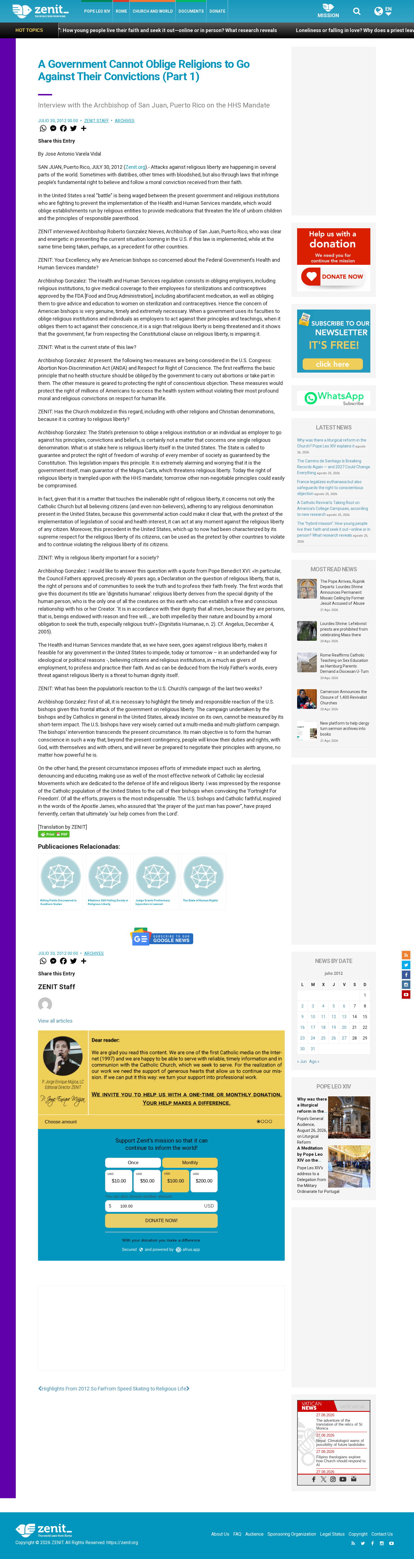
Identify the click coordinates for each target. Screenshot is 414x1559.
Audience (254, 1534)
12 (333, 1016)
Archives (125, 120)
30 (302, 1049)
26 (333, 1038)
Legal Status (332, 1534)
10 (313, 1016)
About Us (220, 1534)
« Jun (302, 1061)
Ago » (314, 1061)
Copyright (358, 1534)
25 (323, 1038)
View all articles (55, 1021)
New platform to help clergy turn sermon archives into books (344, 728)
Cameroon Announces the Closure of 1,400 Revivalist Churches (343, 697)
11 (323, 1016)
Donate (217, 11)
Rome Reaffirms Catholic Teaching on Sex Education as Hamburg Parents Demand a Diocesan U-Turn (344, 663)
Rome (121, 11)
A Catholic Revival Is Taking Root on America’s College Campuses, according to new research (332, 508)
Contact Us (382, 1534)
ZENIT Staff (96, 120)
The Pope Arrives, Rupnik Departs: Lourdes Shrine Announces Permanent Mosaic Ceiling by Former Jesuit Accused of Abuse (342, 592)
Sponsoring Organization (292, 1534)
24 (313, 1038)
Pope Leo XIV (97, 11)
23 (302, 1038)
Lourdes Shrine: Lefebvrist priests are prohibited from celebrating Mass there (344, 629)
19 (333, 1027)
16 (302, 1027)
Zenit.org (135, 167)
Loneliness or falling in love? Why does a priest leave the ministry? (287, 30)
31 (313, 1049)
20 (344, 1027)
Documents (191, 11)
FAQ (237, 1534)
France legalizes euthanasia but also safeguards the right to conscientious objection (330, 488)
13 (344, 1016)
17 (313, 1027)
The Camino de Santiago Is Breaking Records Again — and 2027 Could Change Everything (333, 467)
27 (344, 1038)
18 (323, 1027)
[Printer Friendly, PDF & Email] (54, 834)
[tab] (316, 1406)
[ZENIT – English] (46, 11)
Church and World (153, 11)
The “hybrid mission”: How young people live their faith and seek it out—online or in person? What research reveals (333, 529)
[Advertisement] (161, 1333)
